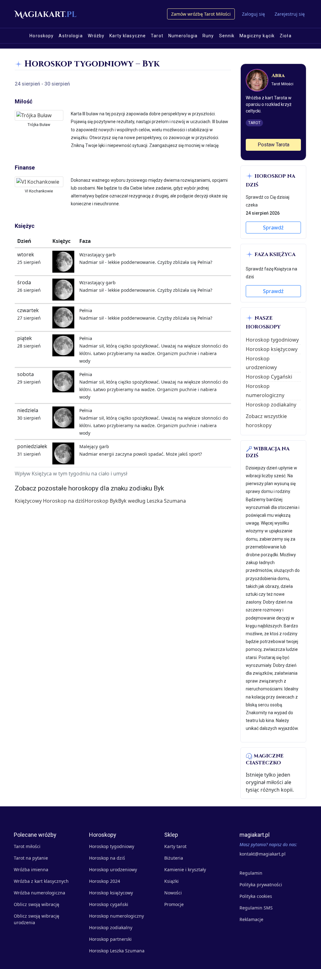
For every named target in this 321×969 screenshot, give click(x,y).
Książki (171, 881)
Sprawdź (273, 227)
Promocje (174, 904)
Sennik (227, 35)
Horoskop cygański (108, 904)
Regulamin (250, 873)
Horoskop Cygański (269, 376)
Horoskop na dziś (107, 858)
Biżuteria (173, 858)
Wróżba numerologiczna (39, 893)
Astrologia (70, 35)
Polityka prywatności (260, 885)
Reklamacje (251, 919)
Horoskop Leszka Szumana (117, 951)
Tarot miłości (27, 846)
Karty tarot (175, 846)
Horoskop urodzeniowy (113, 869)
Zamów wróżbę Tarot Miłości (201, 14)
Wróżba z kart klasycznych (41, 881)
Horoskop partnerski (110, 939)
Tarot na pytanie (31, 858)
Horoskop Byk (101, 500)
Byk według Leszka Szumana (152, 500)
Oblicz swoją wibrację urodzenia (36, 919)
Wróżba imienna (31, 869)
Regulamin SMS (256, 908)
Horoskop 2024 (104, 881)
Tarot (157, 35)
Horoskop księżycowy (271, 349)
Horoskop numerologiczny (116, 916)
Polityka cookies (255, 896)
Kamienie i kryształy (185, 869)
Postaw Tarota (273, 145)
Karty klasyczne (127, 35)
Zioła (286, 35)
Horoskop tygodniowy (272, 339)
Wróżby (96, 35)
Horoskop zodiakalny (271, 404)
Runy (208, 35)
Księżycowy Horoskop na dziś (50, 500)
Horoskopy (41, 35)
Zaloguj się (253, 14)
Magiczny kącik (257, 35)
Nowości (173, 893)
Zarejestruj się (290, 14)
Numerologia (182, 35)
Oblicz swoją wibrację (36, 904)
